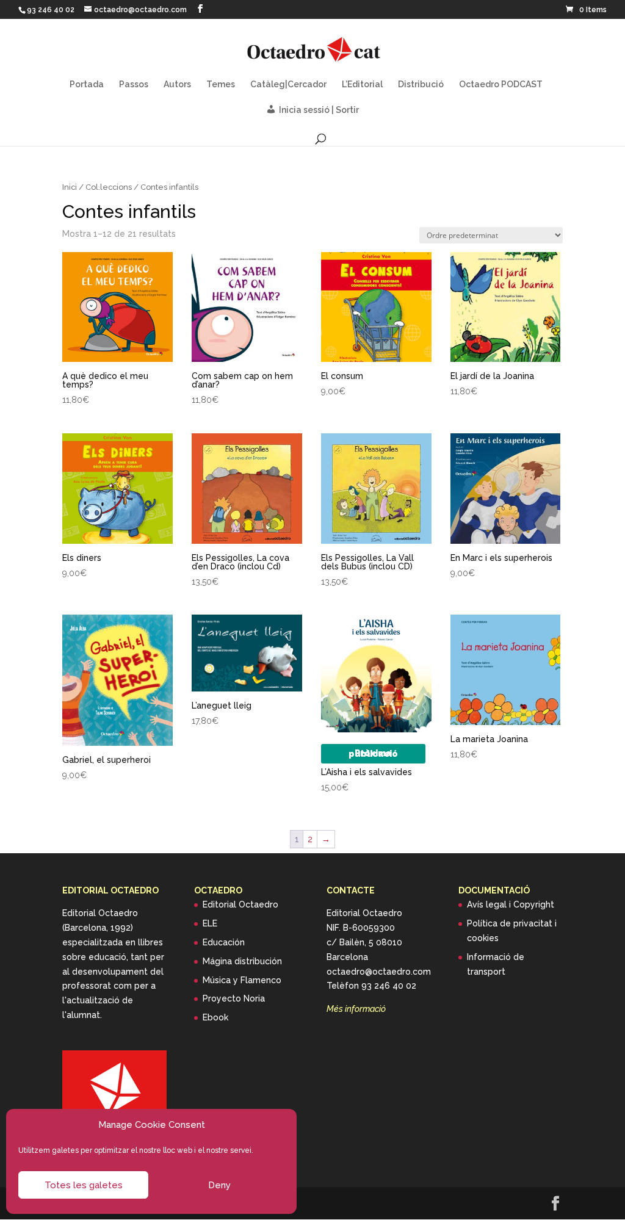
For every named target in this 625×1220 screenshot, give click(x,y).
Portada (87, 84)
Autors (177, 84)
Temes (220, 84)
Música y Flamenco (242, 980)
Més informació (356, 1009)
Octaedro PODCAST (501, 84)
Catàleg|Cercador (288, 84)
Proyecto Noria (234, 998)
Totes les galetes (84, 1185)
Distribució (421, 84)
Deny (219, 1185)
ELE (210, 923)
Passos (133, 84)
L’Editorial (362, 84)
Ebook (215, 1017)
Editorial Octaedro (240, 904)
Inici (69, 187)
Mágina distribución (242, 961)
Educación (224, 942)
